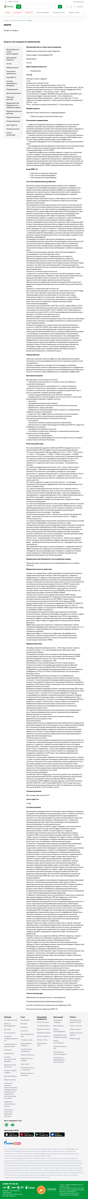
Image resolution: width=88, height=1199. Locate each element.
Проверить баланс (44, 1033)
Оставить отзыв (26, 1040)
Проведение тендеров (58, 1021)
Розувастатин (36, 71)
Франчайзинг (58, 1026)
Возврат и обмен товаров (10, 1072)
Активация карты (43, 1026)
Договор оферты (10, 1076)
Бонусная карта (78, 2)
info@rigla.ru (75, 1195)
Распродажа (18, 12)
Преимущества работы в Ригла (75, 1021)
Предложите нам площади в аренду (60, 1036)
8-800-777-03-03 (10, 1184)
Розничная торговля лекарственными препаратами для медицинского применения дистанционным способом (10, 1091)
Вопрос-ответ (42, 1040)
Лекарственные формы (18, 20)
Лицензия (8, 1050)
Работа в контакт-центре (76, 1034)
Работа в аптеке (76, 1026)
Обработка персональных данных (9, 1104)
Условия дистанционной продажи (10, 1059)
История (24, 1024)
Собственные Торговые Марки (59, 1053)
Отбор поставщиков (58, 1042)
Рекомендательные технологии (27, 1069)
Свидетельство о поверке (27, 1060)
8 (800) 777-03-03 (45, 1156)
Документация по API (60, 1048)
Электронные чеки (42, 1044)
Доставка (7, 1029)
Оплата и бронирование (9, 1025)
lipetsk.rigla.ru (71, 1149)
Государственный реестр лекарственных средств (44, 1001)
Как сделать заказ (10, 1020)
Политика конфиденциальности (11, 1039)
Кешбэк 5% (29, 12)
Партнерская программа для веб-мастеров (59, 1060)
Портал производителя (59, 1030)
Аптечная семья (43, 1022)
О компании (25, 1020)
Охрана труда (75, 1039)
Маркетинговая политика (10, 1066)
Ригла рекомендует (42, 12)
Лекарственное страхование (26, 1050)
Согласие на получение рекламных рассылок (8, 1113)
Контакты (24, 1031)
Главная (6, 20)
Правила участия (43, 1029)
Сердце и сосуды (74, 12)
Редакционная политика (26, 1045)
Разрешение (9, 1053)
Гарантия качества (27, 1055)
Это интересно (9, 1033)
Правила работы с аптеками (27, 1074)
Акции (7, 12)
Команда (24, 1027)
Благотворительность (27, 1035)
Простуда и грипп (59, 12)
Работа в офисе (75, 1029)
